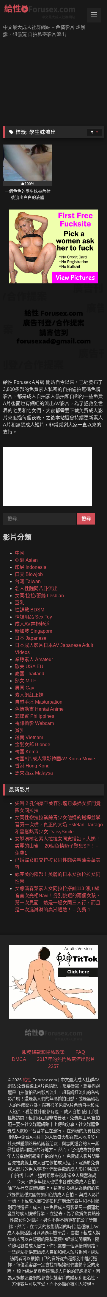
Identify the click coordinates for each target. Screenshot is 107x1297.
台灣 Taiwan (28, 581)
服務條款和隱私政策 (43, 1052)
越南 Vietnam (29, 737)
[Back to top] (88, 1279)
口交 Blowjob (29, 574)
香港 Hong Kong (32, 765)
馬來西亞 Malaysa (34, 772)
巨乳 (19, 602)
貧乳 (19, 730)
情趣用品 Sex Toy (33, 616)
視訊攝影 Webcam (34, 723)
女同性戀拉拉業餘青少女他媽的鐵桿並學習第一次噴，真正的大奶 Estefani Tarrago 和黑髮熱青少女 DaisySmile (59, 824)
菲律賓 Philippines (34, 716)
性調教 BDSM (29, 609)
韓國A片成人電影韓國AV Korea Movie (55, 758)
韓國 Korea (26, 751)
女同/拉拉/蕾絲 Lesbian (39, 595)
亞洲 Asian (26, 560)
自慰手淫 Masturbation (38, 701)
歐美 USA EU (29, 666)
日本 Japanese (30, 638)
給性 (27, 1079)
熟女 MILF (25, 680)
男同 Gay (24, 687)
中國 (19, 553)
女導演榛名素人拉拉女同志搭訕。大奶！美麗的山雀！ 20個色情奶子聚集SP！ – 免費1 (57, 846)
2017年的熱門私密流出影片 (66, 1059)
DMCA (19, 1059)
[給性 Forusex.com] (44, 12)
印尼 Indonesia (30, 567)
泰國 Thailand (29, 673)
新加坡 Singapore (33, 631)
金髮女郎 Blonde (32, 744)
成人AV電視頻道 (32, 623)
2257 (53, 1066)
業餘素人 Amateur (34, 659)
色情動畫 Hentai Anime (39, 709)
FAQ (80, 1052)
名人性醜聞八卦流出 (36, 588)
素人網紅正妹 (29, 694)
